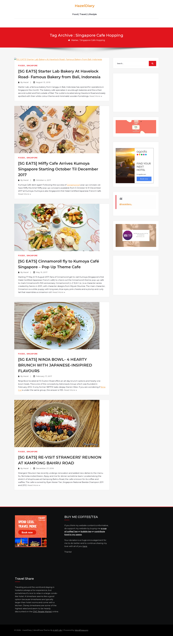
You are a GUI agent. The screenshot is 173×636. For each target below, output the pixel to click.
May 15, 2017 (41, 272)
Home (74, 40)
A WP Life (57, 630)
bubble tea (86, 531)
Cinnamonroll (73, 185)
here (85, 546)
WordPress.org (81, 630)
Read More (94, 96)
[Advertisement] (136, 92)
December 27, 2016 (45, 468)
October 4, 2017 (43, 180)
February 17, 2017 (44, 376)
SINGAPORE (32, 65)
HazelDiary (84, 6)
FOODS (21, 65)
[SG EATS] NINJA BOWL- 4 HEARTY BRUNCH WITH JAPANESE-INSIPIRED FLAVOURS (55, 365)
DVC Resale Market (42, 611)
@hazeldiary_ (125, 204)
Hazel (25, 82)
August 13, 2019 (43, 82)
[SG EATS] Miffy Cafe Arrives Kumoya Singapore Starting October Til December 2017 (58, 169)
